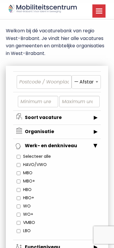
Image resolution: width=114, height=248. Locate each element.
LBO (27, 231)
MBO (27, 173)
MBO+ (29, 181)
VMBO (29, 222)
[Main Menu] (99, 11)
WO (27, 206)
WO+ (28, 214)
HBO (27, 189)
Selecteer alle (37, 156)
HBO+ (28, 198)
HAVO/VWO (35, 164)
